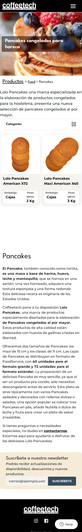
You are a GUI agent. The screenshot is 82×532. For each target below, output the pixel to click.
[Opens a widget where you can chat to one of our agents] (66, 524)
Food (31, 82)
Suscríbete (62, 481)
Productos (13, 81)
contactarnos (55, 431)
